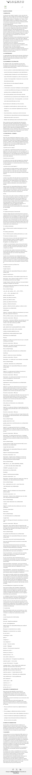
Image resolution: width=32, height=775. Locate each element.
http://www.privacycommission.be (12, 762)
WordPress (16, 773)
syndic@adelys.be (9, 24)
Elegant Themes (15, 771)
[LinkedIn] (20, 769)
